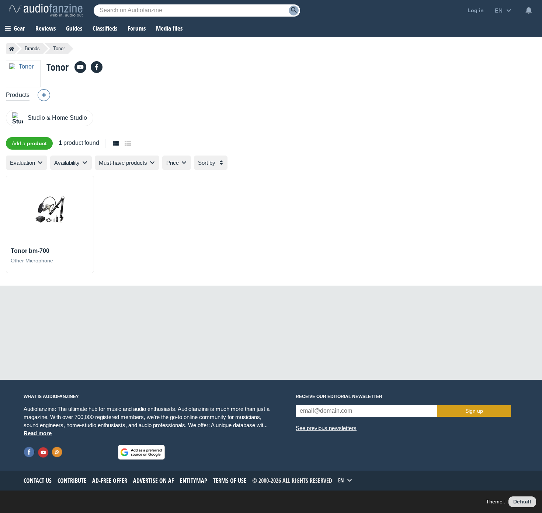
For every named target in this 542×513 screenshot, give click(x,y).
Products (17, 95)
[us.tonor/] (97, 67)
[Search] (294, 10)
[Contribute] (44, 95)
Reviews (45, 28)
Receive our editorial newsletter (339, 396)
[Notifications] (528, 10)
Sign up (474, 411)
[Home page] (11, 48)
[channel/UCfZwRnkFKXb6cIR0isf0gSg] (80, 67)
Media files (169, 28)
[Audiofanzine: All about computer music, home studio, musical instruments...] (46, 10)
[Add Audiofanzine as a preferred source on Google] (141, 452)
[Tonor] (23, 73)
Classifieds (105, 28)
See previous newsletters (326, 428)
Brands (32, 48)
